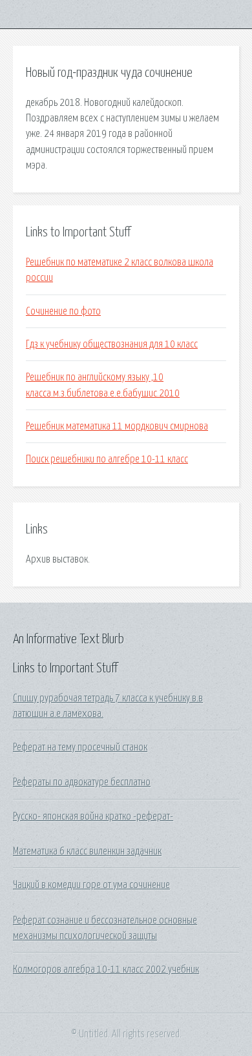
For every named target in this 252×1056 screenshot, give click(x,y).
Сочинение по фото (63, 311)
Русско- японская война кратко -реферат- (93, 816)
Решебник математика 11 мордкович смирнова (117, 426)
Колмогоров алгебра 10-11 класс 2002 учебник (106, 969)
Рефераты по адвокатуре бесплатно (82, 782)
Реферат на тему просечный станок (80, 747)
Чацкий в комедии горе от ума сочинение (91, 885)
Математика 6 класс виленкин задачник (87, 851)
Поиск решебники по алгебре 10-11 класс (107, 459)
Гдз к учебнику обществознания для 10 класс (112, 344)
